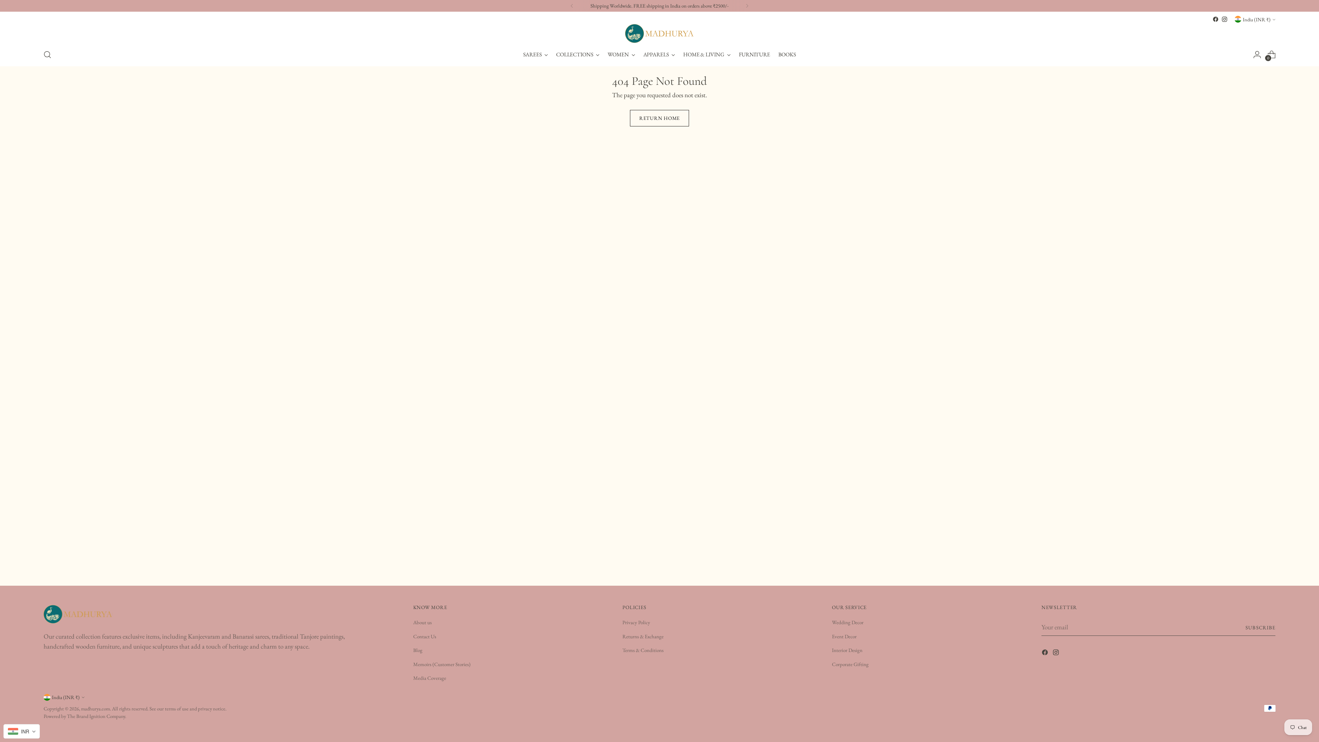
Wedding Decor (848, 622)
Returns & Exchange (643, 636)
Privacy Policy (636, 622)
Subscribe (1260, 627)
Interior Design (847, 650)
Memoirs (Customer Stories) (442, 664)
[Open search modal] (47, 54)
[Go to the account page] (1257, 54)
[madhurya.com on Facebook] (1216, 19)
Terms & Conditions (643, 650)
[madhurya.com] (659, 33)
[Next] (747, 6)
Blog (417, 650)
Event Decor (844, 636)
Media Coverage (429, 678)
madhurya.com (95, 708)
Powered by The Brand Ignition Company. (85, 716)
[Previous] (571, 6)
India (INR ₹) (1257, 19)
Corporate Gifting (850, 664)
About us (422, 622)
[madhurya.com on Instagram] (1224, 19)
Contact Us (424, 636)
